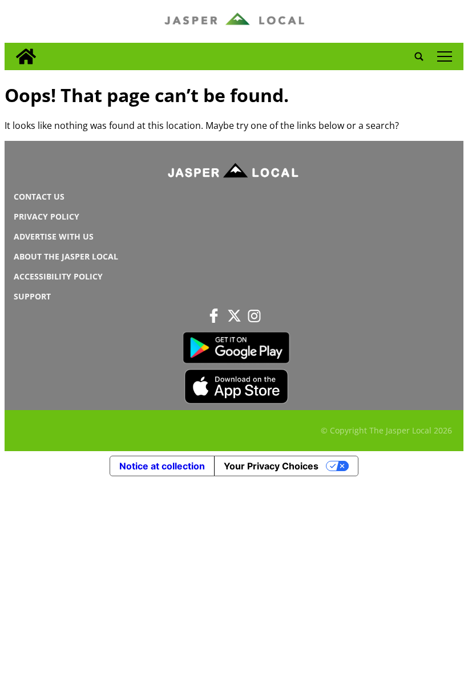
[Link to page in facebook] (214, 315)
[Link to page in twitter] (234, 315)
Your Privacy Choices (271, 466)
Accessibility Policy (58, 276)
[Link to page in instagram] (254, 315)
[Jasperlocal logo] (234, 173)
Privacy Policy (46, 216)
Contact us (39, 196)
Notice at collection (162, 466)
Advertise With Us (54, 236)
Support (32, 296)
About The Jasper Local (66, 256)
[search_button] (419, 56)
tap (444, 56)
